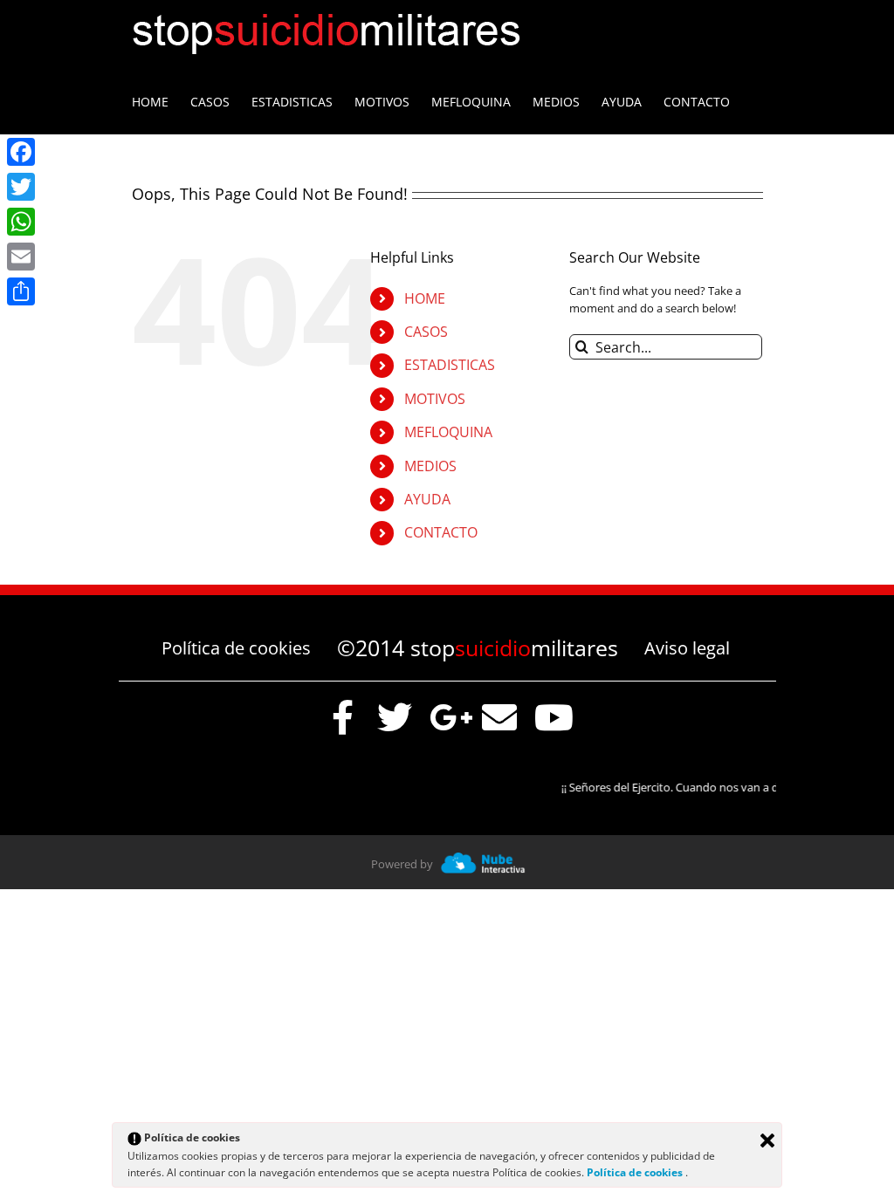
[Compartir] (20, 291)
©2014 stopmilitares (477, 647)
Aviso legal (687, 648)
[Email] (20, 256)
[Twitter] (20, 186)
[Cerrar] (767, 1140)
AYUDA (427, 499)
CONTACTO (441, 532)
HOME (424, 298)
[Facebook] (20, 151)
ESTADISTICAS (449, 364)
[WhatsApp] (20, 221)
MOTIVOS (434, 398)
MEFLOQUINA (448, 432)
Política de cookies (236, 648)
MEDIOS (430, 466)
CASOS (426, 331)
